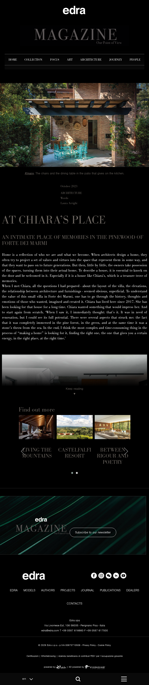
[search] (78, 679)
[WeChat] (109, 575)
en (24, 679)
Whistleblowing (48, 656)
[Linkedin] (116, 575)
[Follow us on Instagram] (101, 575)
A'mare (29, 173)
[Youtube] (123, 575)
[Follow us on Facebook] (94, 575)
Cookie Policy (104, 645)
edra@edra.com (50, 630)
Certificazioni (32, 656)
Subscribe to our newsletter (93, 532)
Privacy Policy (89, 645)
